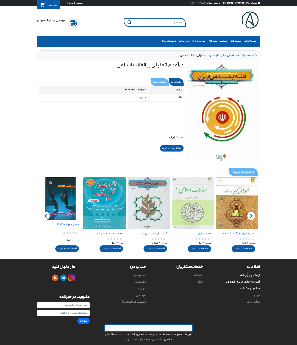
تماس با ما (184, 41)
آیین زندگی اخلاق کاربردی (154, 234)
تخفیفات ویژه (169, 41)
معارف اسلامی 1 (203, 234)
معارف (142, 97)
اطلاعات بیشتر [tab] (159, 82)
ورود (71, 3)
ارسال (108, 334)
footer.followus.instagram (71, 277)
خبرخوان (55, 277)
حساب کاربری (199, 41)
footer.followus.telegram (63, 277)
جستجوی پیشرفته (218, 41)
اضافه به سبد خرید (67, 249)
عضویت (79, 3)
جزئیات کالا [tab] (176, 82)
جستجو (198, 275)
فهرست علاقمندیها (134, 301)
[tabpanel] (111, 93)
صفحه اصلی (250, 41)
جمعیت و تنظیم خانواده (110, 234)
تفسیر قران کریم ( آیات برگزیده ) (239, 234)
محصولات (236, 41)
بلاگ (200, 281)
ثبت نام (83, 321)
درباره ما (255, 295)
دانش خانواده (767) (68, 225)
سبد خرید (140, 295)
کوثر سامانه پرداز (135, 339)
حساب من (139, 275)
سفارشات (140, 281)
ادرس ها (141, 288)
